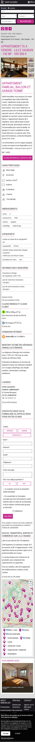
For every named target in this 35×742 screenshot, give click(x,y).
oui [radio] (10, 484)
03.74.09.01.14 (10, 398)
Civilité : (6, 427)
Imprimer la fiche (7, 297)
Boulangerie (12, 654)
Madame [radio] (24, 431)
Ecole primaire (13, 638)
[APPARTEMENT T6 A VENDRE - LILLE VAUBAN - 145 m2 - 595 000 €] (31, 65)
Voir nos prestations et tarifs (10, 300)
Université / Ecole (14, 646)
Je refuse (17, 733)
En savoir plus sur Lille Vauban (11, 576)
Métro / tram (12, 630)
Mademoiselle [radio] (17, 435)
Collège (27, 638)
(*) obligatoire (17, 511)
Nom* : (5, 440)
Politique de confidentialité (10, 527)
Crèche (26, 630)
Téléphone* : (7, 462)
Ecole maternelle (14, 634)
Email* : (5, 455)
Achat (4, 8)
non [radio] (24, 484)
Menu (32, 2)
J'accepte (5, 733)
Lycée (10, 642)
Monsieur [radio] (10, 431)
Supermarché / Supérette (17, 650)
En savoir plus (6, 326)
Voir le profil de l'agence (9, 402)
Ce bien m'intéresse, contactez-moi (18, 158)
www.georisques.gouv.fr (23, 148)
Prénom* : (6, 447)
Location (12, 8)
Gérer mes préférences (7, 738)
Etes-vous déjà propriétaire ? (13, 479)
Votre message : (9, 470)
